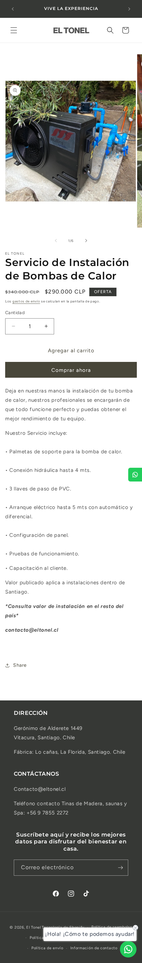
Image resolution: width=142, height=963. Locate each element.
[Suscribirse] (120, 868)
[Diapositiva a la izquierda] (55, 240)
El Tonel (33, 927)
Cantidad (15, 312)
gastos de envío (26, 301)
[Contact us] (128, 949)
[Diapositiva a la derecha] (86, 240)
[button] (13, 30)
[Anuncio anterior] (12, 8)
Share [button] (20, 665)
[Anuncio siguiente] (129, 8)
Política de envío (47, 948)
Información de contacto (94, 948)
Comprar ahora (71, 370)
